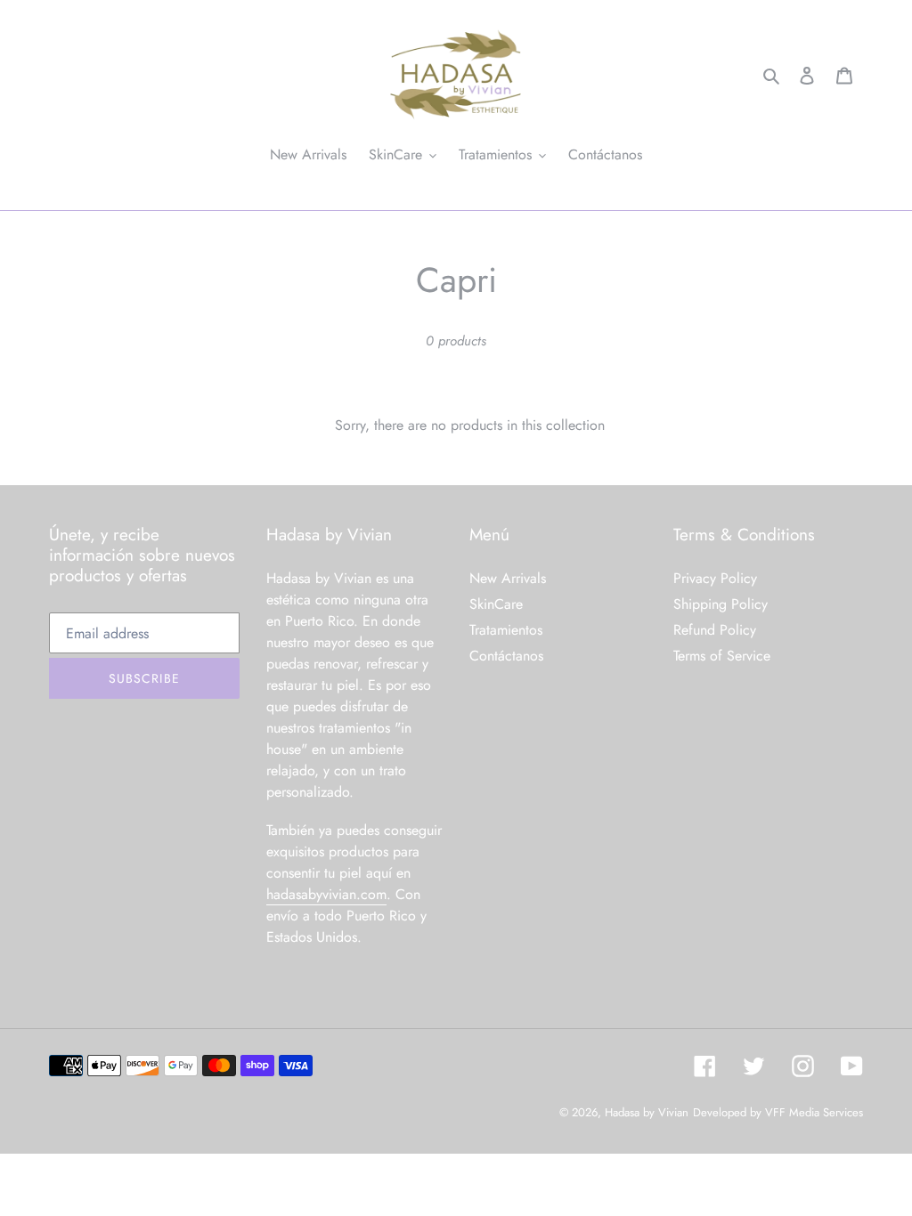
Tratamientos (505, 630)
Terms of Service (721, 655)
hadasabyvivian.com (326, 894)
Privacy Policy (715, 578)
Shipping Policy (720, 604)
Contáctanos (506, 655)
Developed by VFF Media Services (778, 1112)
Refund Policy (714, 630)
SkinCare (496, 604)
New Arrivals (507, 578)
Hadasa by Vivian (646, 1112)
